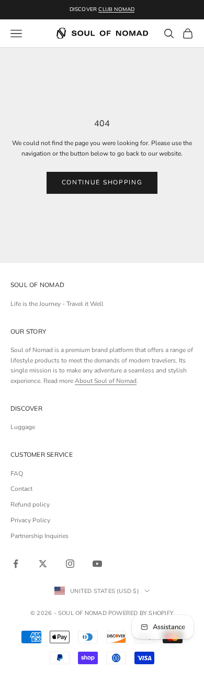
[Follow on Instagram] (70, 563)
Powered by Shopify (141, 613)
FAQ (16, 473)
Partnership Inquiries (39, 536)
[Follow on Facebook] (15, 563)
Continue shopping (102, 182)
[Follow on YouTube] (97, 563)
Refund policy (30, 504)
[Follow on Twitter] (43, 563)
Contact (21, 489)
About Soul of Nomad (106, 381)
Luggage (22, 427)
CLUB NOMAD (116, 9)
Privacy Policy (30, 520)
